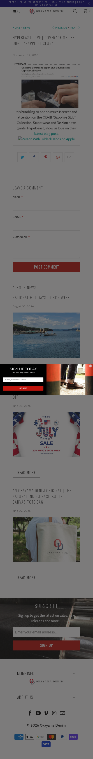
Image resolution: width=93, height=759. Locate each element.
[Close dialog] (91, 366)
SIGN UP (23, 389)
